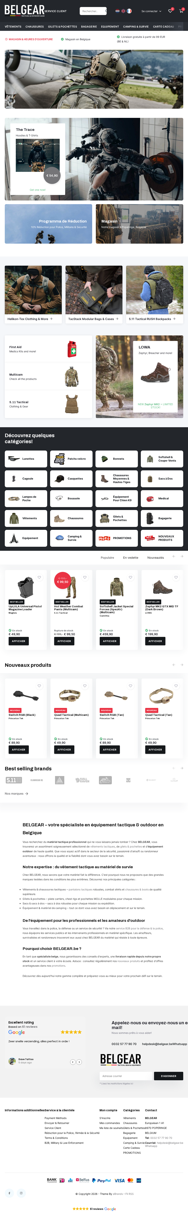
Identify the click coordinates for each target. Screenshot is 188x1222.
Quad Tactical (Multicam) (71, 714)
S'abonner (168, 1076)
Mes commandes (110, 1123)
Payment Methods (55, 1118)
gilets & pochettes (131, 846)
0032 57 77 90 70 (124, 1044)
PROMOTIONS (132, 1152)
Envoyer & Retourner (57, 1123)
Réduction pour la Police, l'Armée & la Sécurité (72, 1132)
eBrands (118, 1193)
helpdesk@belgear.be (157, 1044)
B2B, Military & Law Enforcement (64, 1142)
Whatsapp (180, 1044)
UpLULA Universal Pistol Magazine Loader (25, 608)
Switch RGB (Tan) (112, 714)
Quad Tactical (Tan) (158, 714)
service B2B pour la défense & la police (139, 928)
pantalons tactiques (80, 889)
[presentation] (174, 556)
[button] (143, 39)
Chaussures (35, 26)
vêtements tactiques (102, 846)
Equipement (110, 26)
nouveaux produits (129, 961)
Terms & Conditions (56, 1137)
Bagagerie (89, 26)
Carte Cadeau (163, 26)
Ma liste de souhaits (111, 1127)
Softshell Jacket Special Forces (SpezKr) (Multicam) (116, 609)
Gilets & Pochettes (62, 26)
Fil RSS (129, 1193)
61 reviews (29, 1027)
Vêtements (13, 26)
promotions (58, 965)
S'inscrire (105, 1118)
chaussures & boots (137, 889)
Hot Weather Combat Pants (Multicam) (68, 608)
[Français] (129, 11)
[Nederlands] (117, 11)
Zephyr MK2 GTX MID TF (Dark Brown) (161, 608)
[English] (123, 11)
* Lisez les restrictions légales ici (116, 1083)
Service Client (53, 1127)
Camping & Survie (136, 26)
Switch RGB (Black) (22, 714)
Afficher (18, 641)
